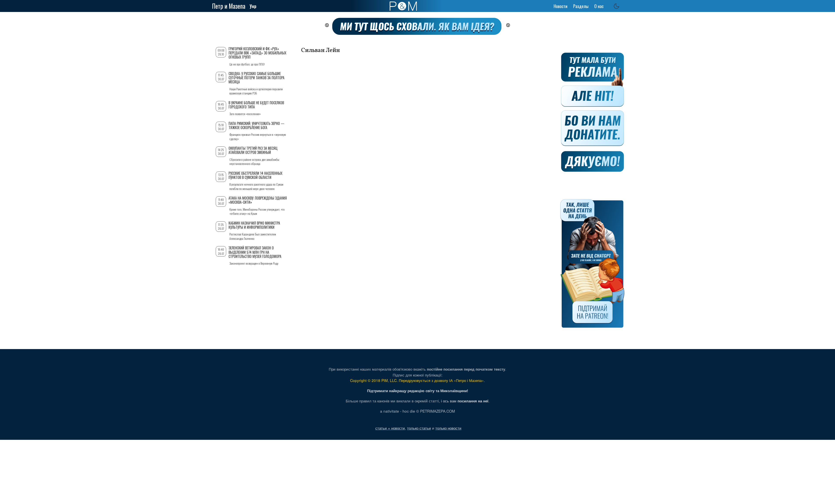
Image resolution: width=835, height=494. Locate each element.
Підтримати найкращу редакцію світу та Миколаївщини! (417, 390)
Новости (560, 6)
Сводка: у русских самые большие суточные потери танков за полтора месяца (256, 77)
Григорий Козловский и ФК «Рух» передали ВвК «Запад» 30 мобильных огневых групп (257, 53)
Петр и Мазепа (228, 6)
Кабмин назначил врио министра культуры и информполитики (254, 225)
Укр (253, 6)
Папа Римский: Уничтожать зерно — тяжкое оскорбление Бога (256, 125)
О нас (599, 6)
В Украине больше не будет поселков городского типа (256, 104)
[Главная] (403, 6)
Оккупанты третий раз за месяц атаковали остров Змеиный (253, 150)
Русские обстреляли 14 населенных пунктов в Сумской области (255, 175)
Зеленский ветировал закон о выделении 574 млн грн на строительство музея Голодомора (255, 252)
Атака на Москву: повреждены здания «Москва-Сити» (258, 200)
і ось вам (464, 400)
